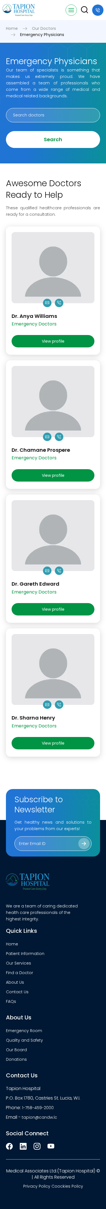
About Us (15, 982)
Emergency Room (24, 1030)
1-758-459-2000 (38, 1108)
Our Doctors (44, 28)
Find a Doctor (19, 973)
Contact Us (17, 992)
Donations (16, 1059)
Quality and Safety (24, 1040)
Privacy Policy (36, 1186)
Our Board (16, 1050)
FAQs (11, 1001)
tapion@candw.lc (39, 1117)
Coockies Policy (67, 1186)
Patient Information (25, 953)
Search (53, 139)
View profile (53, 341)
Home (12, 28)
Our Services (18, 963)
